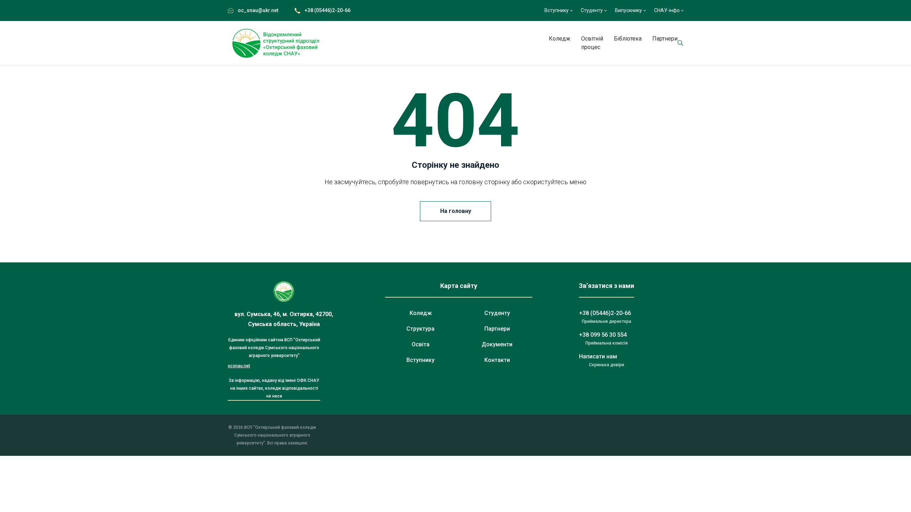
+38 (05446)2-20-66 (328, 10)
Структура (420, 328)
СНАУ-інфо (667, 10)
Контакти (497, 360)
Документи (496, 344)
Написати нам (598, 356)
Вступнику (556, 10)
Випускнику (628, 10)
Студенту (592, 10)
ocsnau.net (239, 365)
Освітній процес (592, 42)
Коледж (559, 38)
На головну (455, 211)
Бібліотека (628, 38)
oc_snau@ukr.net (258, 10)
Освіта (421, 344)
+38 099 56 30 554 (603, 334)
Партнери (665, 38)
